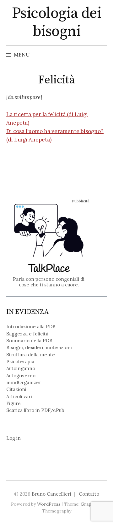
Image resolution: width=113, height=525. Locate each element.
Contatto (89, 494)
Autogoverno (20, 376)
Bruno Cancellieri (51, 494)
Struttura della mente (30, 355)
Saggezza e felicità (27, 334)
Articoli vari (19, 396)
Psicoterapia (20, 361)
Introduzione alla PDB (31, 326)
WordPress (49, 504)
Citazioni (16, 389)
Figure (13, 403)
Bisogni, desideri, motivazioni (39, 347)
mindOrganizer (23, 382)
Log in (13, 438)
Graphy (88, 504)
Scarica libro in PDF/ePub (35, 410)
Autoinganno (20, 368)
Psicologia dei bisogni (56, 22)
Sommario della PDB (29, 341)
